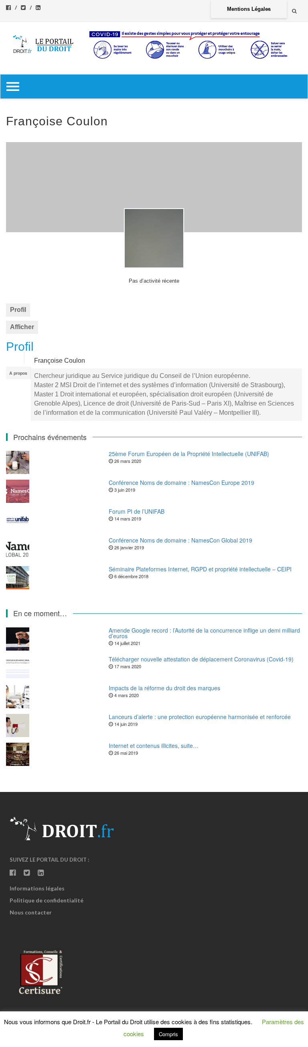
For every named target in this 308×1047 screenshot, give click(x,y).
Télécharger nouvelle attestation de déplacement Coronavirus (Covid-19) (201, 659)
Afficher (22, 327)
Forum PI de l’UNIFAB (136, 511)
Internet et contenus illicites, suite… (154, 746)
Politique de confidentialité (46, 900)
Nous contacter (31, 912)
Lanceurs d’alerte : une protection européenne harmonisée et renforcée (200, 717)
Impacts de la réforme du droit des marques (164, 688)
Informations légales (37, 888)
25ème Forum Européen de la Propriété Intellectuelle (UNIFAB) (189, 454)
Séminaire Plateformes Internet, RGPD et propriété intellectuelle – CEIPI (200, 569)
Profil (18, 309)
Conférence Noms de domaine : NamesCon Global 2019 (180, 540)
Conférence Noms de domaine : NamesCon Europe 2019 (181, 482)
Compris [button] (168, 1034)
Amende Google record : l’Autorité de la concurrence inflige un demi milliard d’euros (204, 633)
